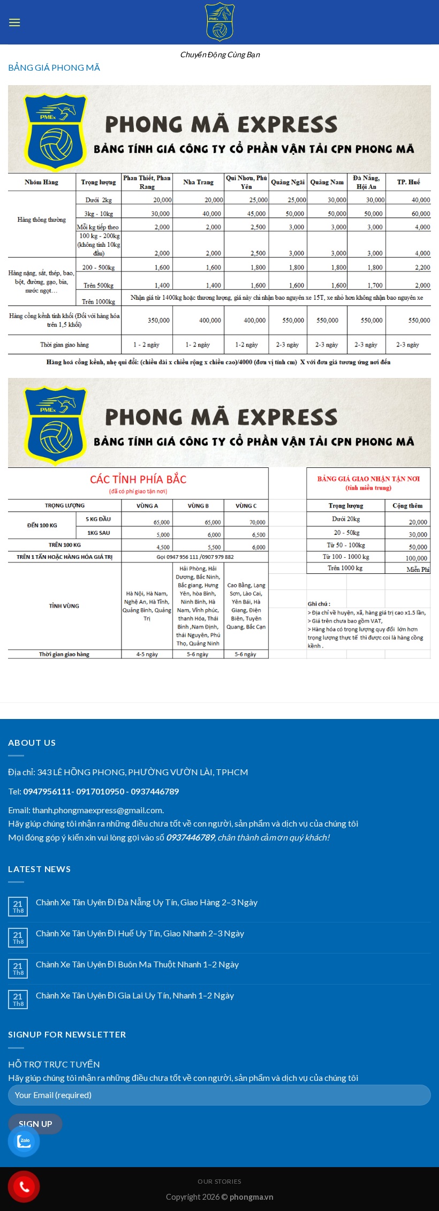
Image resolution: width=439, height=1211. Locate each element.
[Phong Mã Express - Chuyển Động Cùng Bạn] (219, 22)
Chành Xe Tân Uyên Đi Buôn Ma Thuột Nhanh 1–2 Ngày (137, 964)
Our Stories (219, 1181)
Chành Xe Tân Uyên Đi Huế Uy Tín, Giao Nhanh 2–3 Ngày (140, 933)
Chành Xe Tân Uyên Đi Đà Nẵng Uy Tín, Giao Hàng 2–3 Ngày (147, 902)
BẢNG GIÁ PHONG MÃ (54, 67)
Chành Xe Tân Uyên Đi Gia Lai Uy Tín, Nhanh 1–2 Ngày (135, 995)
